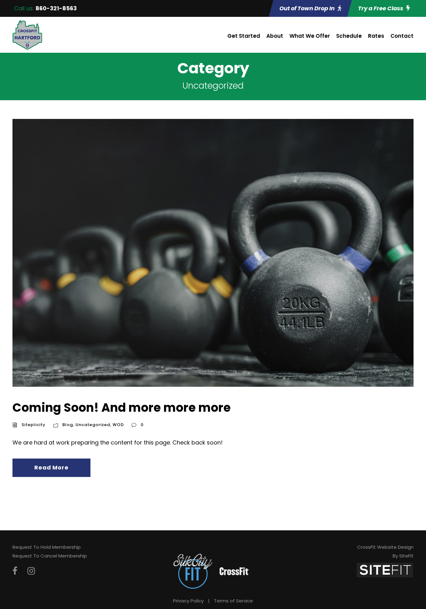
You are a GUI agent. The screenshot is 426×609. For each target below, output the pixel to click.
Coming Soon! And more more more (121, 407)
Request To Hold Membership (46, 547)
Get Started (243, 36)
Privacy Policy (188, 600)
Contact (402, 36)
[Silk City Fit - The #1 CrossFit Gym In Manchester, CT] (192, 570)
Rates (376, 36)
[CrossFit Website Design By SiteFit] (385, 569)
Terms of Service (233, 600)
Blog (67, 425)
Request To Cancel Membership (49, 556)
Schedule (349, 36)
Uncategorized (92, 425)
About (274, 36)
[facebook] (14, 571)
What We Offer (309, 36)
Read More (51, 467)
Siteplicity (34, 425)
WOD (118, 425)
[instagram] (31, 571)
